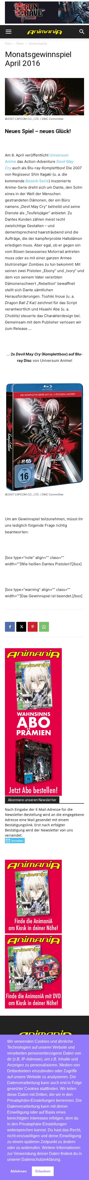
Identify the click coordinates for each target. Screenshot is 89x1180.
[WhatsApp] (44, 627)
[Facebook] (10, 627)
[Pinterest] (33, 627)
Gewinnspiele (38, 43)
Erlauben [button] (42, 1171)
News (20, 43)
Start (8, 43)
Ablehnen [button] (18, 1171)
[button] (8, 31)
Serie (37, 181)
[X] (21, 627)
